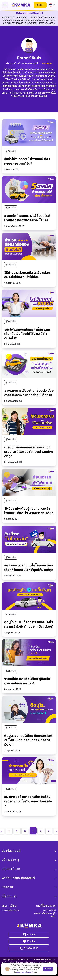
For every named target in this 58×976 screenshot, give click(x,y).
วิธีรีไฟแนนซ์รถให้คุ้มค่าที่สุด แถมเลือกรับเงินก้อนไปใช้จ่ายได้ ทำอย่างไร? (27, 334)
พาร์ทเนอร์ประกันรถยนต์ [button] (18, 878)
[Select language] (52, 5)
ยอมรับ (48, 968)
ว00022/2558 (49, 910)
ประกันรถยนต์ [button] (11, 851)
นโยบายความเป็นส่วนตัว (25, 972)
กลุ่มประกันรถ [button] (11, 869)
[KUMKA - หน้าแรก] (20, 5)
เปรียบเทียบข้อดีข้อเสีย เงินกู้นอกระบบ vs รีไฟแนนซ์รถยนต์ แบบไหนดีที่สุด (28, 451)
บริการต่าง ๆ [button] (10, 860)
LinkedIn (47, 63)
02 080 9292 (31, 948)
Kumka (31, 934)
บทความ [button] (7, 887)
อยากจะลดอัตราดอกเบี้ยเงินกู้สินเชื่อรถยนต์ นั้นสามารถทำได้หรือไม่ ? (28, 801)
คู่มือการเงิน (11, 151)
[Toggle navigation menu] (5, 5)
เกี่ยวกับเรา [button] (9, 896)
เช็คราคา (40, 5)
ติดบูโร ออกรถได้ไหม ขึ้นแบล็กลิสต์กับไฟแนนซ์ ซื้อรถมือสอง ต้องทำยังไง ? (28, 740)
